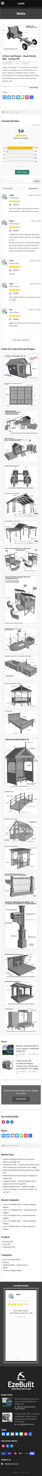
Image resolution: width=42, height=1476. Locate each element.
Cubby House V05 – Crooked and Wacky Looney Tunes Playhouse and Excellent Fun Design (27, 1065)
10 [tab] (7, 1361)
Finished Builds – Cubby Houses (15, 1265)
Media (11, 64)
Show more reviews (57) (21, 340)
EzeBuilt (16, 205)
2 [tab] (11, 1358)
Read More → (35, 87)
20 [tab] (23, 1364)
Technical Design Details (12, 1270)
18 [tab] (34, 1361)
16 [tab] (28, 1361)
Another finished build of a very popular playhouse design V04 (27, 1048)
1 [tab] (7, 1358)
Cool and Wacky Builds (11, 1260)
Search (37, 181)
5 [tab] (21, 1358)
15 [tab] (24, 1361)
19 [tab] (19, 1364)
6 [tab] (24, 1358)
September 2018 (9, 1247)
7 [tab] (28, 1358)
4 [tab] (18, 1358)
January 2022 (8, 1242)
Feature (5, 64)
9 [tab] (34, 1358)
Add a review (22, 172)
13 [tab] (18, 1361)
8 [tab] (31, 1358)
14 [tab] (21, 1361)
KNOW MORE (21, 1099)
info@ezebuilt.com (11, 1464)
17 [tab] (31, 1361)
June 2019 (6, 1244)
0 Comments (24, 64)
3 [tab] (14, 1358)
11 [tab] (11, 1361)
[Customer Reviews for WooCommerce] (39, 125)
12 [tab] (14, 1361)
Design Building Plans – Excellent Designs (19, 1187)
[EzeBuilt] (10, 205)
